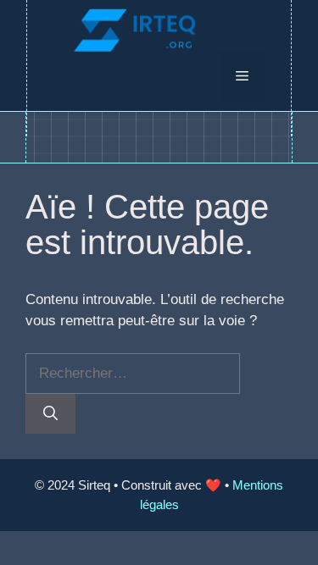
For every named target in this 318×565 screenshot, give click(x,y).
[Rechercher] (50, 414)
